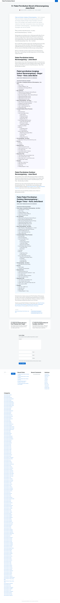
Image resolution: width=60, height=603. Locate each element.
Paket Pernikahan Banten (7, 412)
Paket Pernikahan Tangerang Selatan (9, 577)
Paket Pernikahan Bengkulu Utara (9, 429)
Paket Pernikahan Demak (7, 453)
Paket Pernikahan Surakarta (8, 573)
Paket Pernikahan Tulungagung (8, 591)
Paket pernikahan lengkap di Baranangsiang (26, 17)
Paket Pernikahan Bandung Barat (9, 398)
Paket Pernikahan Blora (7, 432)
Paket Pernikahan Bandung (8, 397)
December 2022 (47, 387)
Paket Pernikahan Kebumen (8, 493)
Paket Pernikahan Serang (7, 557)
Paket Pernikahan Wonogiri (8, 592)
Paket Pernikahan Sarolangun (8, 553)
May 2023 (46, 380)
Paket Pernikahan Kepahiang (8, 497)
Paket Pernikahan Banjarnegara (8, 410)
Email (34, 355)
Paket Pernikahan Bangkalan (8, 406)
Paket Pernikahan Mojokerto (8, 521)
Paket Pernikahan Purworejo (8, 546)
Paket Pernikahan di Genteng (20, 305)
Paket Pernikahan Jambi (7, 477)
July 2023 (46, 378)
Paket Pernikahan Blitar (7, 430)
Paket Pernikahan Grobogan (8, 466)
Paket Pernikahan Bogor (18, 311)
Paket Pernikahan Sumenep (8, 569)
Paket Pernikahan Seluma (7, 554)
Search (5, 372)
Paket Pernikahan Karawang (8, 490)
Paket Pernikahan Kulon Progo (8, 505)
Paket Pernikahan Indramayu (8, 469)
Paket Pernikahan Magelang (8, 514)
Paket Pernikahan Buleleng (8, 442)
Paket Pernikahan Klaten (7, 501)
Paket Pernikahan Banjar (7, 409)
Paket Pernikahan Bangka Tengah (9, 405)
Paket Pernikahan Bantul (7, 413)
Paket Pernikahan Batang (7, 417)
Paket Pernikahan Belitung (8, 422)
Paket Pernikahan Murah (8, 1)
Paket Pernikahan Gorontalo (8, 462)
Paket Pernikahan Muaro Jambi (8, 522)
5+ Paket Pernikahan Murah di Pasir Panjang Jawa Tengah (18, 323)
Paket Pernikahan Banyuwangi (8, 416)
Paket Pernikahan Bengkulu (8, 425)
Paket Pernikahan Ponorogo (8, 541)
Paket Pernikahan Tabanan (8, 574)
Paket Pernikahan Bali (7, 396)
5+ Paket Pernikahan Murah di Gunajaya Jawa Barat (40, 323)
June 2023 (46, 379)
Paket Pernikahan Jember (7, 482)
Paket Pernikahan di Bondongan (37, 304)
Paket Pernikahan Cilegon (7, 449)
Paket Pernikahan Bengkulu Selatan (9, 426)
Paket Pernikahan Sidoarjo (32, 186)
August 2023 (46, 376)
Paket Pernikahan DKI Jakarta (8, 458)
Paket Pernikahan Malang (7, 518)
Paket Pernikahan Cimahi (7, 450)
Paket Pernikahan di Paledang (25, 304)
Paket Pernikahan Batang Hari (8, 418)
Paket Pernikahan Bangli (7, 408)
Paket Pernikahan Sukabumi (8, 565)
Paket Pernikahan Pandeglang (8, 530)
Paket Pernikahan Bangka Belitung (9, 402)
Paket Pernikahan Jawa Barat (37, 321)
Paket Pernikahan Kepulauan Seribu (9, 498)
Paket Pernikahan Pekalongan (8, 537)
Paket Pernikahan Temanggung (8, 587)
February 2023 (47, 384)
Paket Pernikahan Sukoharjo (8, 566)
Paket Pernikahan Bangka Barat (8, 401)
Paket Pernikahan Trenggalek (8, 588)
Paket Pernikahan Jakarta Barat (8, 470)
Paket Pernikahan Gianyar (7, 461)
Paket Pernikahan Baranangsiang (36, 311)
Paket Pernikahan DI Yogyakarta (8, 457)
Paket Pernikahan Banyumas (8, 414)
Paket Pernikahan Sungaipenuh (8, 570)
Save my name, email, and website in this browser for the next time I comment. (30, 360)
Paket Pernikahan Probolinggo (8, 542)
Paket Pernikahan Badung (7, 394)
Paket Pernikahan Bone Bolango (8, 438)
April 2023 (46, 382)
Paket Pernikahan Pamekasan (8, 529)
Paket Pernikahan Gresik (7, 465)
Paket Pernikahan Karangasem (8, 489)
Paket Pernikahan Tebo (7, 584)
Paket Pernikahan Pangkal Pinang (9, 533)
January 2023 (47, 386)
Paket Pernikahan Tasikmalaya (8, 583)
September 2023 (47, 375)
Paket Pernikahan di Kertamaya (32, 305)
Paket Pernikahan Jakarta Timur (8, 474)
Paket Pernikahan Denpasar (8, 454)
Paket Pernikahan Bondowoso (8, 437)
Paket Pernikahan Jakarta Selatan (9, 473)
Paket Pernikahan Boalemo (8, 433)
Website (34, 358)
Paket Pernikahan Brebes (15, 321)
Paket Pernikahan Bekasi (7, 421)
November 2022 (47, 388)
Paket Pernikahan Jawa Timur (8, 481)
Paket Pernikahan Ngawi (7, 526)
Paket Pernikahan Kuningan (8, 506)
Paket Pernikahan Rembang (8, 549)
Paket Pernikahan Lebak (7, 509)
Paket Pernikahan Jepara (7, 485)
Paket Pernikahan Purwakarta (8, 545)
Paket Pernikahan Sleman (7, 561)
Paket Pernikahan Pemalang (8, 538)
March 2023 (46, 383)
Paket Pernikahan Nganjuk (8, 525)
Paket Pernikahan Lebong (7, 510)
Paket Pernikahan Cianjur (7, 446)
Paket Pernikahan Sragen (7, 562)
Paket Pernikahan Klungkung (8, 502)
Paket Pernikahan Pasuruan (8, 534)
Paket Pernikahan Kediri (7, 494)
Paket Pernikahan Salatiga (8, 550)
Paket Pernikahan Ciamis (7, 445)
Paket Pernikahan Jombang (8, 486)
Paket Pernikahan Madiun (7, 513)
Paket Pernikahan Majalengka (8, 517)
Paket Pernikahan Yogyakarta (8, 595)
